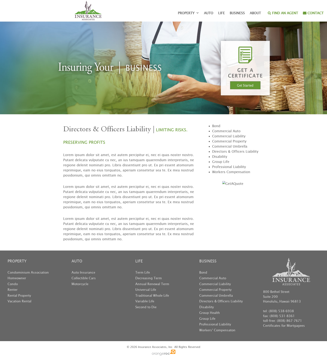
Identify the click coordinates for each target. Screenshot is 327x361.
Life (221, 13)
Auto (208, 13)
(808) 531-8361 (282, 316)
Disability (219, 157)
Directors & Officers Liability (235, 151)
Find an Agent (284, 13)
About (255, 13)
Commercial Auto (226, 131)
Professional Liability (229, 167)
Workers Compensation (231, 172)
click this (240, 43)
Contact (315, 13)
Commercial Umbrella (229, 146)
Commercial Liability (228, 136)
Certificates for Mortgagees (284, 326)
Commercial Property (229, 141)
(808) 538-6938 (281, 311)
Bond (216, 126)
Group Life (220, 162)
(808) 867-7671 (289, 321)
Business (237, 13)
